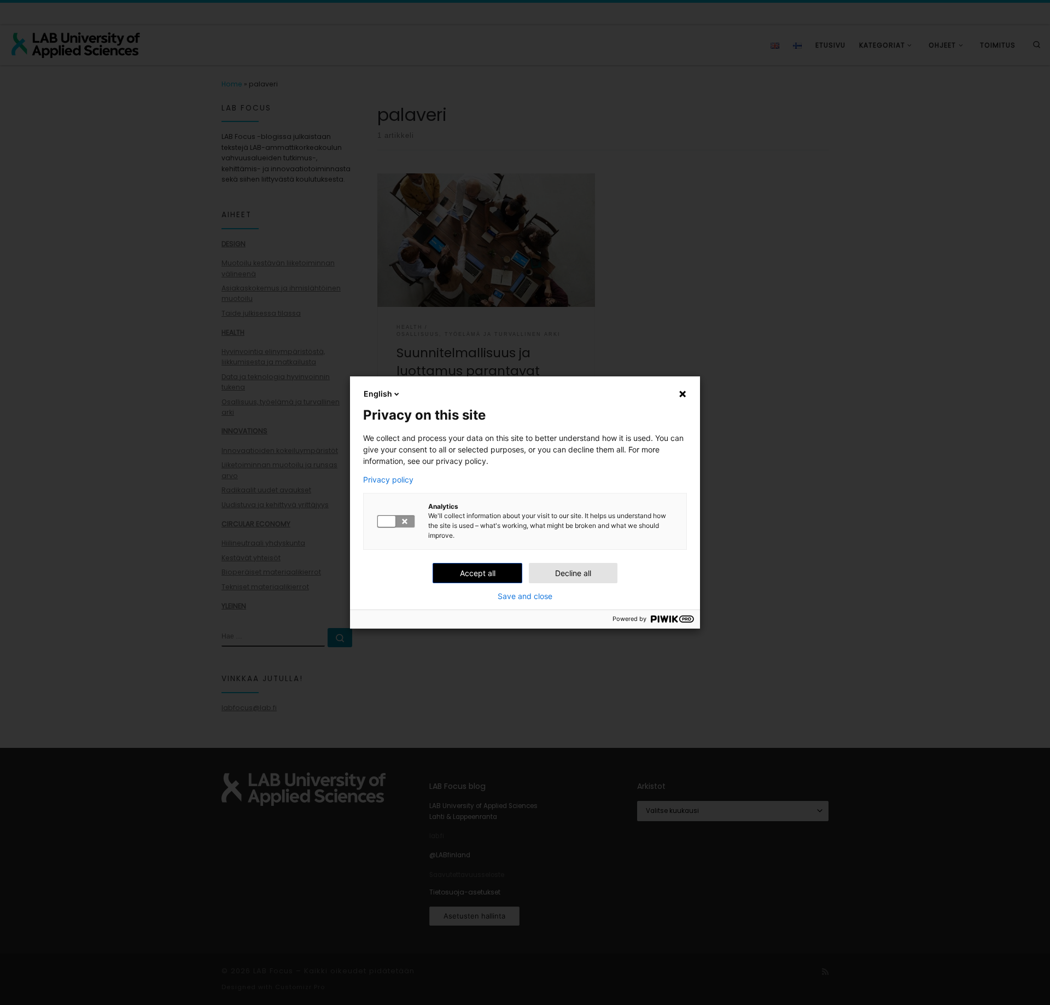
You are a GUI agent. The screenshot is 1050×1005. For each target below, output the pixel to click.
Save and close (525, 596)
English (378, 393)
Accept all (477, 573)
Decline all (573, 573)
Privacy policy (388, 479)
